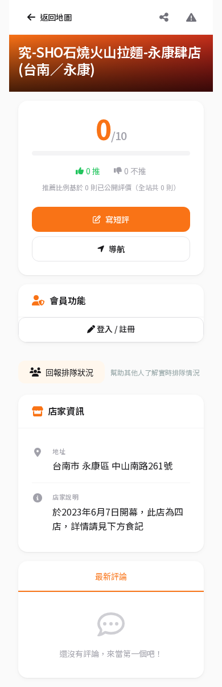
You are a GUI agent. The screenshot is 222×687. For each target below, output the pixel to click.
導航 (117, 249)
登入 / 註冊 (115, 328)
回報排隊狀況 (69, 372)
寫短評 (117, 219)
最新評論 (111, 576)
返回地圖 (56, 17)
